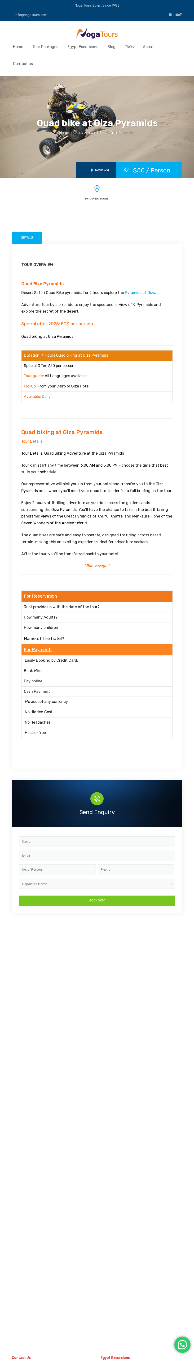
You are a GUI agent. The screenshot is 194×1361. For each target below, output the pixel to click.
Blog (111, 47)
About (148, 47)
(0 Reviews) (100, 170)
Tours (78, 132)
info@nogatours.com (30, 15)
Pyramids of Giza (140, 292)
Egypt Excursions (82, 47)
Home (18, 47)
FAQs (129, 47)
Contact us (23, 63)
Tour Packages (45, 47)
